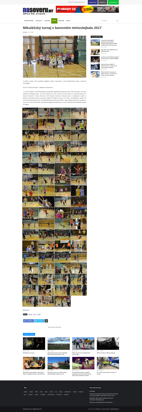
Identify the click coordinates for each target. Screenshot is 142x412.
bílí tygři (25, 391)
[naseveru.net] (38, 11)
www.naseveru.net (27, 409)
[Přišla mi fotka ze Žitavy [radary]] (108, 343)
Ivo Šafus (25, 32)
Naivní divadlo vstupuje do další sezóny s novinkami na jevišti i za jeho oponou (109, 73)
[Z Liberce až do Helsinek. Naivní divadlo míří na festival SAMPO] (95, 59)
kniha (46, 391)
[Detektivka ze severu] (34, 343)
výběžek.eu (103, 2)
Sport (54, 20)
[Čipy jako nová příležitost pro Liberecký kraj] (95, 52)
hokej (41, 391)
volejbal (38, 314)
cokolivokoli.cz (113, 2)
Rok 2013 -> (26, 310)
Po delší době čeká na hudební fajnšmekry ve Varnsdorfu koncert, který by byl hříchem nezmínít (81, 374)
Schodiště (92, 391)
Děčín (36, 391)
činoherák (66, 394)
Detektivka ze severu (29, 353)
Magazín (61, 20)
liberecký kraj (68, 391)
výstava (36, 394)
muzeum (75, 391)
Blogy (68, 20)
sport (35, 314)
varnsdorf (30, 314)
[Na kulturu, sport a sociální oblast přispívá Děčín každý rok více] (59, 363)
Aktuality (39, 20)
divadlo (31, 391)
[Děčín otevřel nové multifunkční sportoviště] (83, 343)
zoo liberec (43, 394)
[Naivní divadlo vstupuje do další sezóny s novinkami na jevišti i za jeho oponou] (95, 74)
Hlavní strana (28, 20)
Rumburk (81, 391)
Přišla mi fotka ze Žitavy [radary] (106, 353)
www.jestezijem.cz (114, 409)
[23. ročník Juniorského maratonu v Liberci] (108, 363)
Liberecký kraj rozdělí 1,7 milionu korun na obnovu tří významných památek (109, 66)
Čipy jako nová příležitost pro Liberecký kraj (101, 402)
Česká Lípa (59, 394)
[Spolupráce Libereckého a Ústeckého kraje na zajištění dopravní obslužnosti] (34, 363)
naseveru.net (92, 2)
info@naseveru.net (36, 409)
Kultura (47, 20)
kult (56, 391)
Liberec (60, 391)
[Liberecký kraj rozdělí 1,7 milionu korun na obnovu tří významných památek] (95, 67)
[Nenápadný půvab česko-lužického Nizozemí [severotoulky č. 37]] (59, 343)
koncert (51, 391)
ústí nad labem (51, 394)
